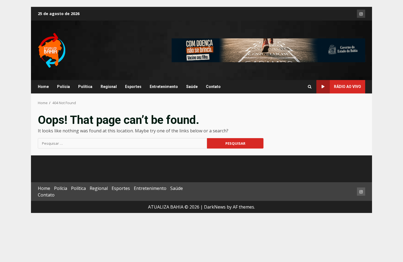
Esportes (133, 86)
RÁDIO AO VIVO (347, 86)
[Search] (309, 87)
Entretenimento (164, 86)
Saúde (192, 86)
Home (43, 86)
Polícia (63, 86)
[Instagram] (361, 14)
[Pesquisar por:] (122, 143)
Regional (109, 86)
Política (85, 86)
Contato (213, 86)
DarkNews (215, 207)
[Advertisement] (268, 50)
